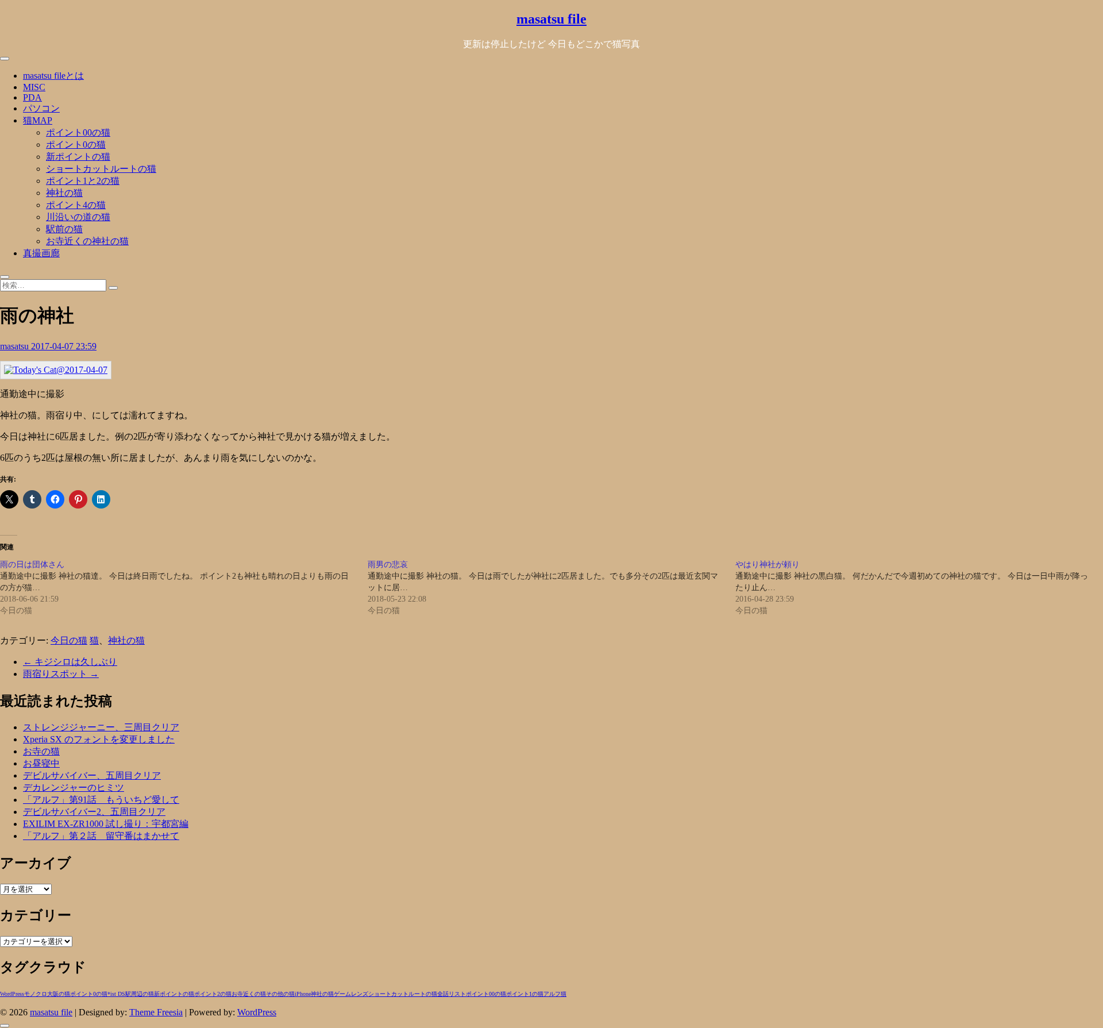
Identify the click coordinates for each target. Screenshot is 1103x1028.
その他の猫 (280, 994)
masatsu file (551, 18)
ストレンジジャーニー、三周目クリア (101, 727)
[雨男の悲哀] (551, 588)
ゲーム (342, 994)
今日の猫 (69, 640)
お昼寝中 (41, 763)
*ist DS (116, 994)
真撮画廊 (41, 253)
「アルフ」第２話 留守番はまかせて (101, 836)
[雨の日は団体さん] (184, 588)
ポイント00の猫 (78, 132)
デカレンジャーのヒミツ (73, 787)
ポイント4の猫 (76, 205)
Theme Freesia (156, 1012)
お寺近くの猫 (249, 994)
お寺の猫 (41, 751)
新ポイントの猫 (78, 156)
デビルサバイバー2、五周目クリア (94, 812)
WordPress (12, 994)
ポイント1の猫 (524, 994)
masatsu (15, 346)
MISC (34, 87)
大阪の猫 (58, 994)
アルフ (552, 994)
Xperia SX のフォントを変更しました (99, 739)
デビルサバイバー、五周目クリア (92, 775)
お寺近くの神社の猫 (87, 241)
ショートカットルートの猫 (101, 169)
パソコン (41, 108)
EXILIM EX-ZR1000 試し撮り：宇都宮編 (105, 824)
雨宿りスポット (61, 674)
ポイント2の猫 (213, 994)
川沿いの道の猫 (78, 217)
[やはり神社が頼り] (919, 588)
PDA (32, 97)
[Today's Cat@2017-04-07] (55, 370)
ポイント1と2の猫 (82, 181)
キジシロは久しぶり (70, 662)
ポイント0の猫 (76, 144)
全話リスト (451, 994)
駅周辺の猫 (139, 994)
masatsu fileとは (53, 75)
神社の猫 (64, 193)
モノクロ (35, 994)
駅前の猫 (64, 229)
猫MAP (37, 120)
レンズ (359, 994)
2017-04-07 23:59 (64, 346)
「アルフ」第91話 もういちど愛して (101, 799)
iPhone (303, 994)
